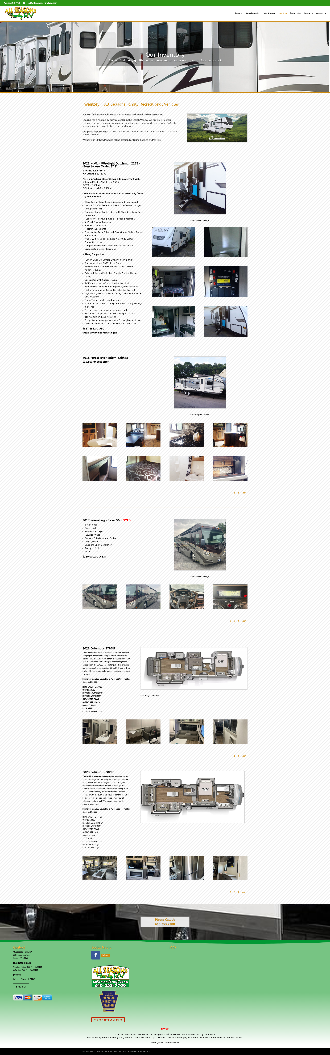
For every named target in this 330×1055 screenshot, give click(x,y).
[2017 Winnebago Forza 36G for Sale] (200, 569)
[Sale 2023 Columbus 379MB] (99, 743)
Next (244, 493)
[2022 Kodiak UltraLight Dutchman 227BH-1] (226, 336)
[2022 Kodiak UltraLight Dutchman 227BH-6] (173, 257)
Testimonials (295, 13)
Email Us (21, 986)
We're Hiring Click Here (108, 1019)
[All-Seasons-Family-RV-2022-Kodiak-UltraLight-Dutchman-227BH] (200, 213)
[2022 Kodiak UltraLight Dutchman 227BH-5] (226, 257)
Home (237, 13)
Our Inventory (165, 54)
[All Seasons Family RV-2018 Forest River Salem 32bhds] (200, 408)
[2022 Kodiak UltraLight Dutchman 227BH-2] (173, 336)
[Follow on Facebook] (95, 955)
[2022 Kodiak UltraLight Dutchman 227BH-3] (226, 296)
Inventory (283, 13)
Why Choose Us (252, 13)
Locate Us (308, 13)
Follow (105, 955)
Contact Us (321, 13)
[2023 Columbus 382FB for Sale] (99, 879)
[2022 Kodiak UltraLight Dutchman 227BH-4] (173, 296)
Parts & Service (269, 13)
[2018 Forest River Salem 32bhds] (99, 446)
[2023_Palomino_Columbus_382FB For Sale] (193, 822)
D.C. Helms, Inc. (145, 1051)
